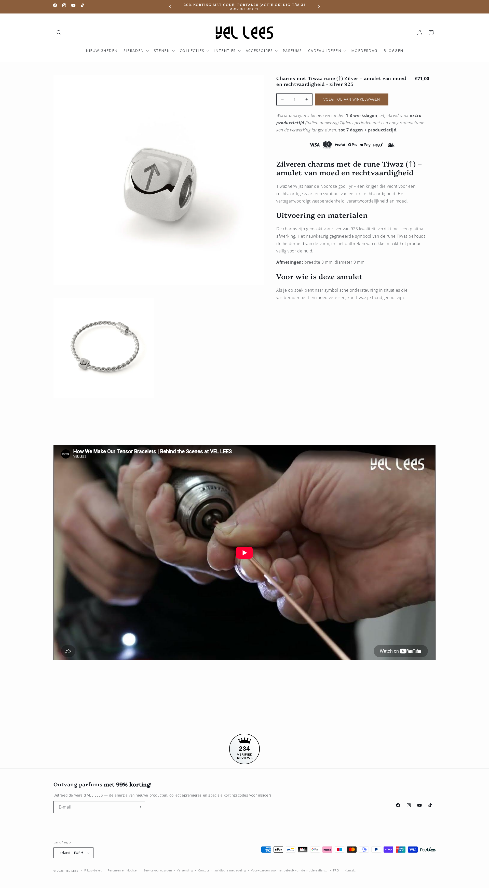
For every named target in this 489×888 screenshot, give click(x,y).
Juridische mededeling (230, 870)
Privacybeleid (93, 870)
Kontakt (350, 870)
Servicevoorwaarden (158, 870)
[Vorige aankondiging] (169, 6)
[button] (59, 32)
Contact (203, 870)
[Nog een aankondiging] (319, 6)
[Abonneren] (139, 807)
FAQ (336, 870)
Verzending (185, 870)
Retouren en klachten (123, 870)
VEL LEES (71, 870)
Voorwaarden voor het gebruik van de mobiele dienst (289, 870)
